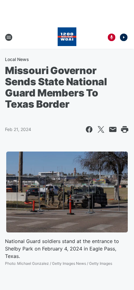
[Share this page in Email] (112, 129)
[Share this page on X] (101, 129)
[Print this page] (124, 129)
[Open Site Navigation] (8, 37)
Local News (17, 59)
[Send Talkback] (111, 37)
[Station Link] (67, 37)
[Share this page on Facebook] (89, 129)
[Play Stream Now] (123, 37)
